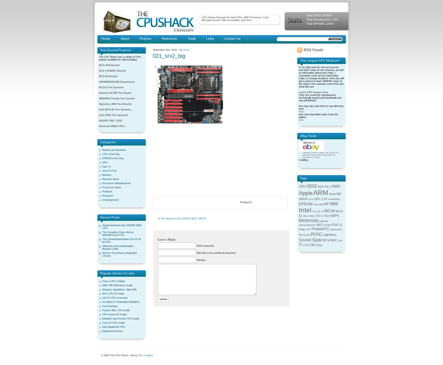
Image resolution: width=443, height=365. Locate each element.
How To (106, 166)
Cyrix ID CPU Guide (113, 322)
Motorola (308, 220)
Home (106, 38)
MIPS (335, 216)
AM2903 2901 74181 (110, 120)
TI (300, 245)
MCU (306, 216)
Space (319, 239)
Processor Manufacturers (116, 183)
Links (210, 38)
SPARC (332, 240)
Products (107, 191)
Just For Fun (109, 170)
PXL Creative (145, 355)
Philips (302, 229)
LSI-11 (319, 211)
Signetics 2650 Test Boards (115, 104)
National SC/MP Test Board (115, 92)
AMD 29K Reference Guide (117, 285)
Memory (106, 174)
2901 (302, 186)
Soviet (305, 239)
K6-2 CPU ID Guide (113, 293)
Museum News (110, 179)
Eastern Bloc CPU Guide (116, 310)
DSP (324, 199)
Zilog (319, 245)
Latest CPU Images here (313, 92)
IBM (334, 203)
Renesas (304, 235)
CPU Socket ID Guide (114, 314)
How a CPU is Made (113, 281)
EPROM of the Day (113, 158)
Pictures (145, 38)
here (301, 111)
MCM (329, 210)
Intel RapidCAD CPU (113, 326)
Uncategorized (110, 199)
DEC (317, 199)
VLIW (306, 245)
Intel (305, 210)
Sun (340, 240)
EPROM (305, 204)
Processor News (111, 187)
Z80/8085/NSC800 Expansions (117, 81)
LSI (314, 211)
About (125, 38)
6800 (321, 186)
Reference (169, 38)
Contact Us (232, 38)
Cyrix (311, 199)
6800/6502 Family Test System (117, 98)
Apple (306, 193)
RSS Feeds (313, 50)
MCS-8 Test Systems (111, 87)
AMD (336, 186)
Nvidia (327, 225)
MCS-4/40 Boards (109, 65)
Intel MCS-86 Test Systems (115, 109)
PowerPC (320, 229)
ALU (328, 186)
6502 (312, 186)
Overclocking (109, 306)
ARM (320, 192)
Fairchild (318, 204)
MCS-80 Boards (108, 76)
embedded (334, 199)
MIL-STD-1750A (320, 216)
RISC (316, 234)
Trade (191, 38)
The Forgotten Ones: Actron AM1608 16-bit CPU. (118, 233)
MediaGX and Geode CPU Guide (120, 318)
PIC (309, 229)
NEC (319, 225)
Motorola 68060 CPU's (112, 126)
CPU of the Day (111, 154)
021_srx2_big (169, 56)
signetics (329, 235)
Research (107, 195)
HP (326, 204)
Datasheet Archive (112, 331)
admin (186, 50)
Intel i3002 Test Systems (113, 115)
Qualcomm (336, 229)
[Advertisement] (221, 160)
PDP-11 (336, 225)
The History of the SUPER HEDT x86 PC (184, 218)
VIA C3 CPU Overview (114, 297)
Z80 (312, 245)
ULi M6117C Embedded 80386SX (120, 302)
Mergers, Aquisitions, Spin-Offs (119, 289)
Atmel (332, 194)
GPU (105, 162)
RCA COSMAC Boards (112, 70)
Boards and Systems (114, 150)
